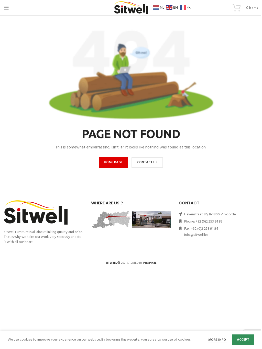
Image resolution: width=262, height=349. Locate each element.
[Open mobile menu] (6, 8)
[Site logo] (131, 8)
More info (217, 340)
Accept (243, 339)
